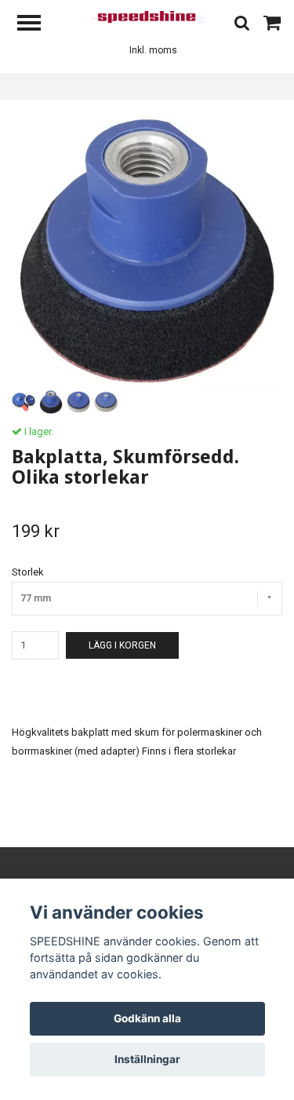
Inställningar (147, 1059)
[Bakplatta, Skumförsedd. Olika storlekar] (147, 250)
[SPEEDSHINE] (147, 17)
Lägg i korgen (122, 645)
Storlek (28, 572)
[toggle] (36, 24)
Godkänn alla (147, 1018)
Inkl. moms (153, 50)
